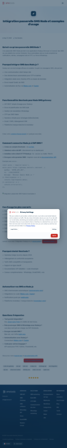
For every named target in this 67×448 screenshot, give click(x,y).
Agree (54, 235)
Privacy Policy (30, 225)
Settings (54, 229)
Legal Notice (14, 229)
